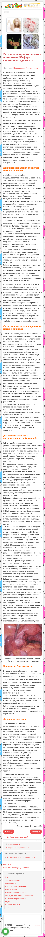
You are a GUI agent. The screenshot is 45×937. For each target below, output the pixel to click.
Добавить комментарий (17, 837)
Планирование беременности (25, 68)
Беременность (10, 883)
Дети (6, 877)
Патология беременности (15, 899)
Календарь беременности (15, 892)
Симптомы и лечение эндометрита (21, 857)
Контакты (7, 865)
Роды (7, 902)
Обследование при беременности (19, 895)
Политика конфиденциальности (16, 868)
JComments (39, 840)
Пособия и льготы (12, 905)
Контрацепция (11, 889)
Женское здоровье (12, 880)
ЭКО (7, 908)
